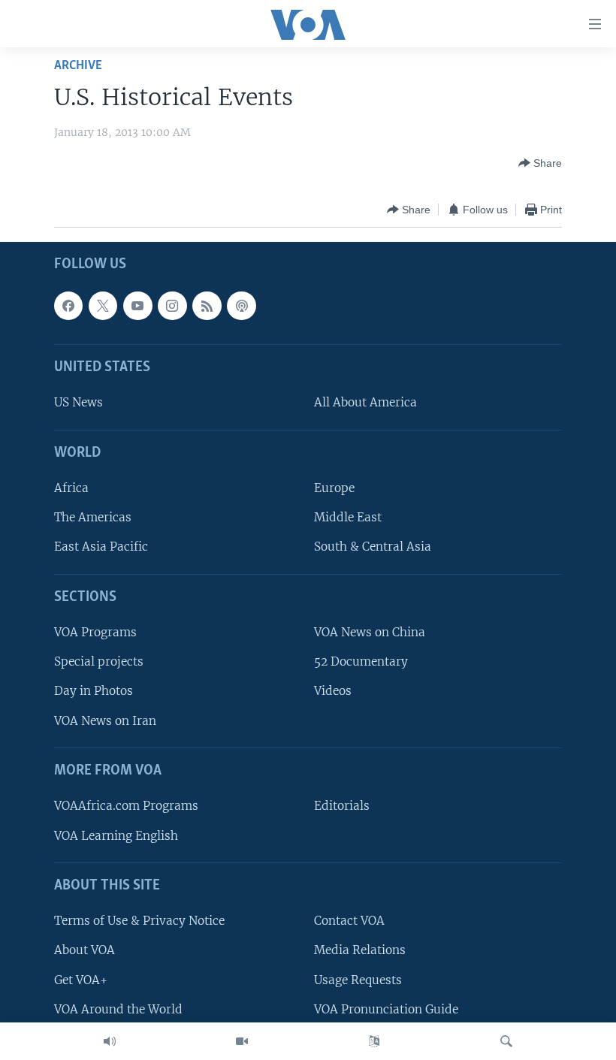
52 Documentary (361, 662)
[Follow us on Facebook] (68, 305)
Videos (333, 691)
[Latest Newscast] (109, 1041)
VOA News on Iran (105, 721)
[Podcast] (241, 305)
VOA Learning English (116, 836)
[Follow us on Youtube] (137, 305)
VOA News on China (369, 633)
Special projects (98, 662)
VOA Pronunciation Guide (386, 1009)
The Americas (92, 518)
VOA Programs (95, 633)
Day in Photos (93, 691)
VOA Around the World (118, 1009)
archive (78, 65)
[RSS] (206, 305)
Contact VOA (349, 921)
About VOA (84, 951)
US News (78, 403)
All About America (365, 403)
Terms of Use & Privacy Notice (139, 921)
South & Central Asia (372, 547)
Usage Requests (358, 980)
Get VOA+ (80, 980)
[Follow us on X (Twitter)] (103, 305)
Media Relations (360, 951)
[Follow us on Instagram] (172, 305)
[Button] (540, 163)
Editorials (342, 806)
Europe (334, 489)
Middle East (348, 518)
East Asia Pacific (101, 547)
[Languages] (374, 1041)
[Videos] (241, 1041)
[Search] (506, 1041)
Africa (71, 489)
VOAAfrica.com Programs (126, 806)
